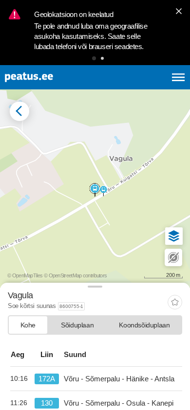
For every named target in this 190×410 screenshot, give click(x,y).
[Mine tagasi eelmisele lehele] (19, 111)
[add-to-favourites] (175, 303)
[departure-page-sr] (22, 379)
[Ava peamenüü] (178, 77)
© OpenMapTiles (24, 275)
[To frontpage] (52, 77)
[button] (94, 58)
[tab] (28, 325)
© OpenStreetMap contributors (75, 275)
